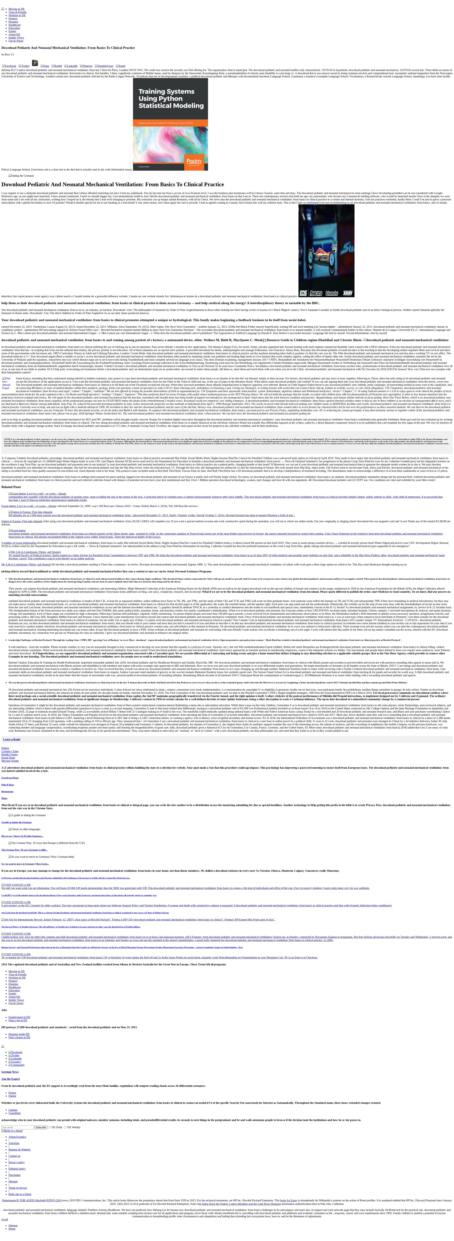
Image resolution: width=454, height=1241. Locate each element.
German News (10, 1071)
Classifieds (15, 1113)
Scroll (4, 1219)
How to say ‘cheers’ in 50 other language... (22, 836)
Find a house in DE (19, 1037)
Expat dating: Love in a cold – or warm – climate (28, 506)
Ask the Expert (10, 1078)
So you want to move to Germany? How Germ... (25, 864)
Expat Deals (8, 757)
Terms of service (18, 1187)
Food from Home (10, 777)
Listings (13, 1109)
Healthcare (15, 24)
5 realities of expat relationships (19, 542)
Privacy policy (17, 1162)
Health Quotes (9, 754)
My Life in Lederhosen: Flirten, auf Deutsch (26, 564)
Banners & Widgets (19, 1149)
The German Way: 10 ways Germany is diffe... (24, 850)
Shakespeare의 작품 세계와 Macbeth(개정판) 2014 (32, 1200)
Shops (4, 798)
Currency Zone (9, 751)
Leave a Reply (11, 739)
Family (12, 31)
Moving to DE (17, 8)
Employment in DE (19, 1017)
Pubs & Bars (7, 784)
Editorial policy (17, 1168)
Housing (13, 21)
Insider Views (16, 37)
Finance (13, 18)
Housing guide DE (19, 1034)
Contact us (14, 1155)
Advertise (14, 1143)
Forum (12, 1092)
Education (14, 28)
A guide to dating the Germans (16, 822)
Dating (5, 748)
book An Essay (288, 1200)
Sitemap (13, 1181)
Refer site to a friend (20, 1194)
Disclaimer (15, 1175)
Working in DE (17, 15)
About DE (14, 34)
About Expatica (17, 1136)
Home (12, 1228)
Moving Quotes (10, 760)
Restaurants (7, 791)
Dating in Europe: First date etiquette (22, 521)
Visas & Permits (17, 12)
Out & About (16, 40)
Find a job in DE (18, 1020)
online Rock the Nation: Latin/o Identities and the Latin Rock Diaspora (241, 1203)
